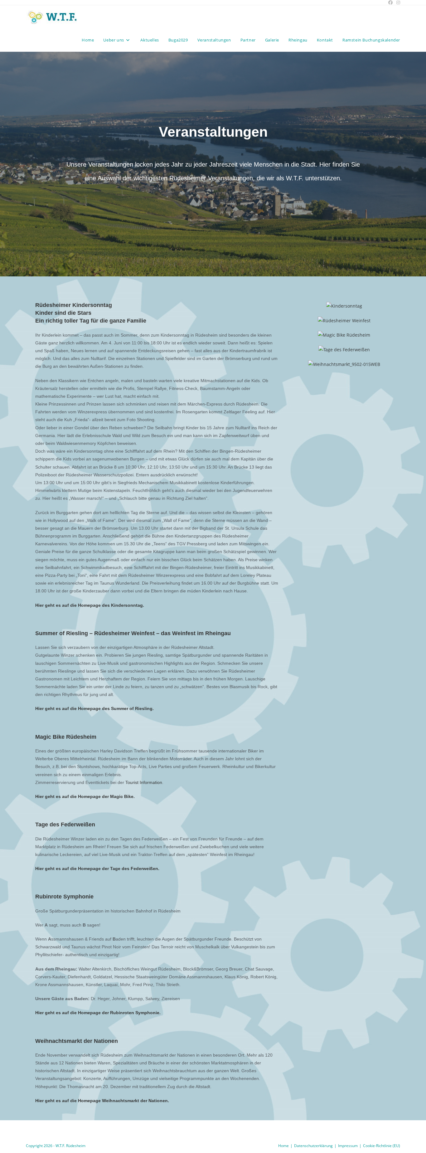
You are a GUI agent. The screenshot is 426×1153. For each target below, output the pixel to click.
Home (283, 1145)
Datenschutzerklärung (313, 1145)
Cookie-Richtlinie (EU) (381, 1145)
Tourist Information (143, 782)
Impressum (348, 1145)
